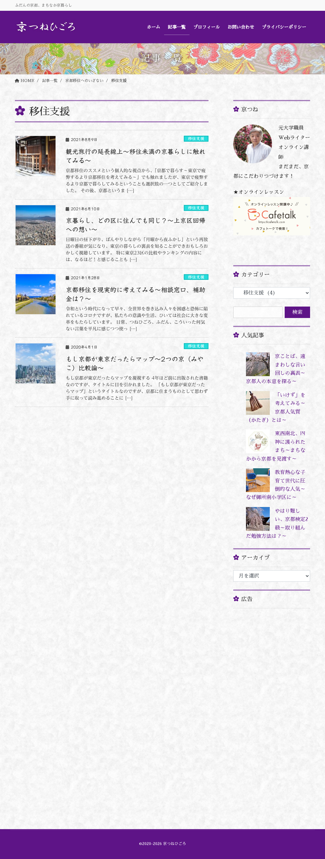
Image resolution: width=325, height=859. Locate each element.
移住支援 (196, 139)
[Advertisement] (271, 708)
